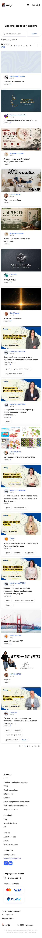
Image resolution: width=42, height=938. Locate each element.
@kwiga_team (9, 854)
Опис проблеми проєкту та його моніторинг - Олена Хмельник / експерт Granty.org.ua (21, 359)
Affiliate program (11, 845)
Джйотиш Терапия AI (13, 318)
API (5, 827)
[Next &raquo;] (31, 45)
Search (34, 34)
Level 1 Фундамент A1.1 (13, 641)
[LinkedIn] (10, 863)
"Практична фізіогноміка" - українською (21, 120)
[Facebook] (6, 863)
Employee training (11, 809)
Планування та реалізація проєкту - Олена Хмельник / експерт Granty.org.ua (19, 412)
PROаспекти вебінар (12, 200)
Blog (5, 819)
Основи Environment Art (14, 82)
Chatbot (7, 798)
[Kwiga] (7, 5)
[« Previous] (11, 45)
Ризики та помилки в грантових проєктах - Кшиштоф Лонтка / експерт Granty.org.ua (20, 720)
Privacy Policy (8, 918)
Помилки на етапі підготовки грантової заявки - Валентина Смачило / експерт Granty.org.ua (20, 498)
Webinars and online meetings (16, 782)
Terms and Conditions (11, 911)
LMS (5, 778)
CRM (6, 786)
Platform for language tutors (15, 805)
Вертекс (7, 679)
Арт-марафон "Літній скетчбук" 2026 (19, 457)
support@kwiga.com (12, 858)
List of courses (10, 837)
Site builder (8, 794)
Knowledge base (10, 823)
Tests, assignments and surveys (17, 802)
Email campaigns (11, 790)
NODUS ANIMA (10, 280)
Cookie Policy (7, 915)
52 (27, 46)
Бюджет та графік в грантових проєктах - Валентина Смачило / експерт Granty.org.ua (18, 591)
